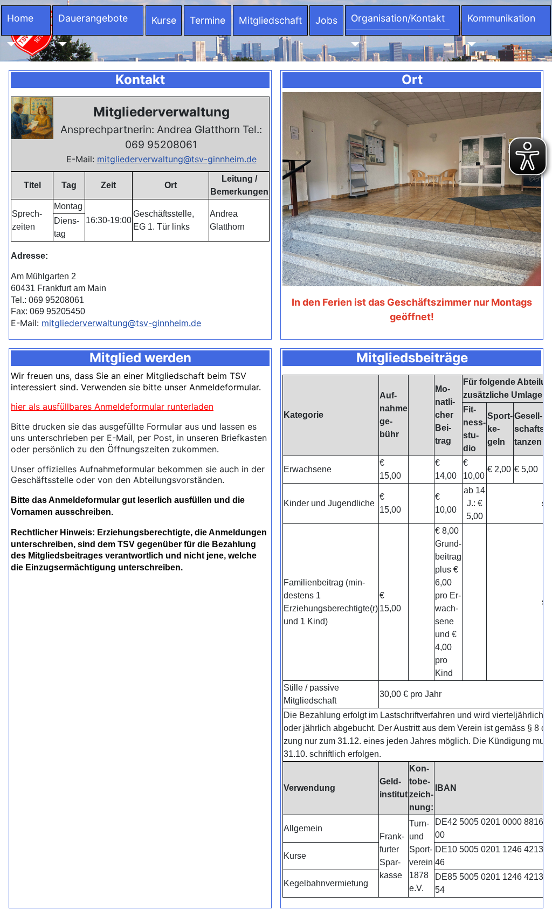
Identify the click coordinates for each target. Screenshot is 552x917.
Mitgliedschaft (270, 20)
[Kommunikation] (469, 44)
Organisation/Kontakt (398, 18)
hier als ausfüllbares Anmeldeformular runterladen (112, 406)
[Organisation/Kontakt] (353, 44)
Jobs (326, 20)
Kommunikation (501, 18)
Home (20, 18)
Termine (207, 20)
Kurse (163, 20)
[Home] (9, 44)
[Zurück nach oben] (533, 897)
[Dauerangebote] (60, 44)
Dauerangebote (93, 18)
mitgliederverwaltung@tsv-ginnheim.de (177, 159)
